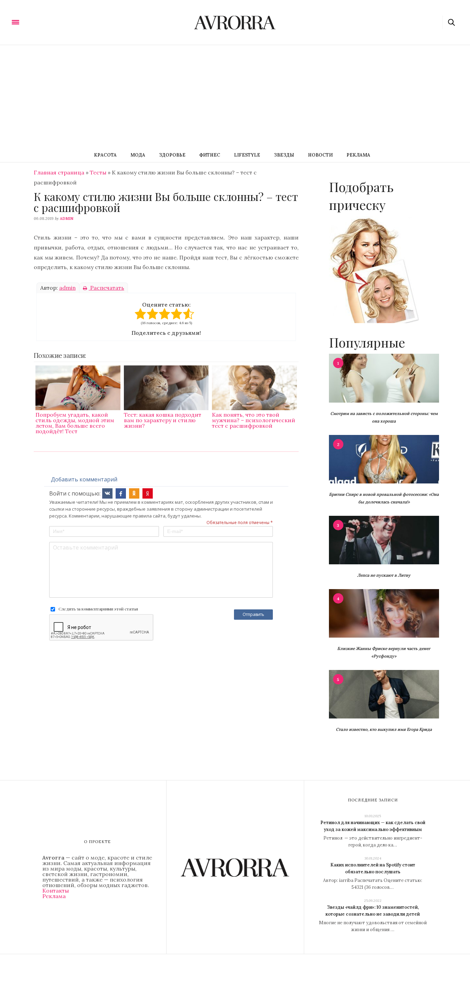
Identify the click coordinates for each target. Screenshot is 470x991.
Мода (137, 155)
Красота (105, 155)
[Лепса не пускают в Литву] (384, 539)
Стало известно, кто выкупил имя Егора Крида (384, 729)
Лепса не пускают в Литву (383, 575)
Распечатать (106, 287)
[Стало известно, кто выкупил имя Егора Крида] (384, 694)
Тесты (98, 172)
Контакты (55, 890)
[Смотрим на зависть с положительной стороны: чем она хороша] (384, 377)
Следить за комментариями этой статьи (98, 609)
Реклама (358, 155)
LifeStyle (247, 155)
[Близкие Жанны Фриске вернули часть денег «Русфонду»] (384, 613)
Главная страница (59, 172)
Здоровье (172, 155)
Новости (320, 155)
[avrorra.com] (49, 21)
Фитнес (209, 155)
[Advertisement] (235, 97)
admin (66, 218)
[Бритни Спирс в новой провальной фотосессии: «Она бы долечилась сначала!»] (384, 459)
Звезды (284, 155)
